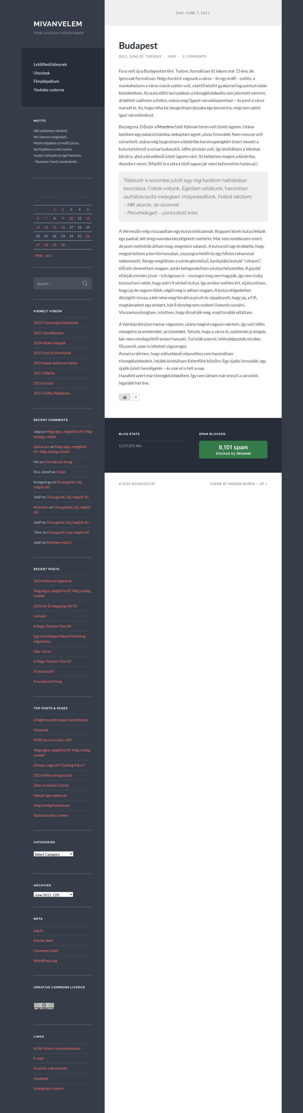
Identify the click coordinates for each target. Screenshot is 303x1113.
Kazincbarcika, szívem (51, 815)
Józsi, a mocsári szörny (51, 785)
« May (38, 255)
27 (38, 245)
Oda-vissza (42, 651)
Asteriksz (41, 507)
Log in (38, 930)
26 (88, 236)
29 (54, 245)
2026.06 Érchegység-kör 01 (55, 606)
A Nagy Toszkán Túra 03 (52, 661)
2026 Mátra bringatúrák (53, 581)
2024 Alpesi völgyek (50, 343)
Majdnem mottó (58, 542)
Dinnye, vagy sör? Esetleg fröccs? (59, 765)
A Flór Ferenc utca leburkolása (57, 1048)
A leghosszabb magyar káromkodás (61, 720)
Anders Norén (241, 484)
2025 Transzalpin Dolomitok (56, 323)
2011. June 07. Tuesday (140, 56)
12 (88, 218)
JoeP (172, 56)
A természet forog (58, 462)
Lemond (40, 616)
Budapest (138, 45)
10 (71, 218)
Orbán (61, 472)
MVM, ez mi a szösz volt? (53, 740)
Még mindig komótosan (52, 805)
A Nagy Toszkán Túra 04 (52, 626)
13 (38, 227)
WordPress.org (45, 960)
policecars (41, 446)
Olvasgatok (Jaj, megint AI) (67, 497)
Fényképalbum (46, 81)
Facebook (41, 1078)
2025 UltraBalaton (48, 333)
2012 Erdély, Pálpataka (52, 393)
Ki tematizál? (44, 671)
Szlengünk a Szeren (48, 1088)
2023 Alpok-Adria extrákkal (55, 363)
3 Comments (194, 56)
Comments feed (46, 950)
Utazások (42, 72)
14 (46, 227)
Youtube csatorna (49, 89)
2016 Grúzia (43, 383)
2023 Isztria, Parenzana (52, 353)
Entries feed (43, 940)
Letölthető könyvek (50, 64)
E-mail (39, 1058)
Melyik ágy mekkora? (50, 795)
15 (54, 227)
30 (63, 245)
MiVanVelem (58, 24)
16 (63, 227)
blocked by (239, 451)
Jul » (48, 255)
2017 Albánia (44, 373)
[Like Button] (125, 397)
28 (46, 245)
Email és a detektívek (50, 1068)
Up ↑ (264, 484)
